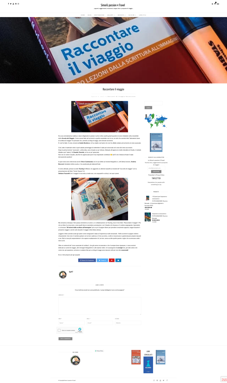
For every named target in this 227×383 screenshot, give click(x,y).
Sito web (117, 318)
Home (83, 15)
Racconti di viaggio (116, 96)
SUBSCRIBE (156, 171)
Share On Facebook (88, 260)
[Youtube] (13, 4)
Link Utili (142, 15)
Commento (61, 295)
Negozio (121, 15)
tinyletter (156, 178)
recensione (131, 96)
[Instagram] (18, 4)
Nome (60, 318)
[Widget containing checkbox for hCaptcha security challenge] (69, 330)
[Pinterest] (15, 4)
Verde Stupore (78, 171)
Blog (89, 15)
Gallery (110, 15)
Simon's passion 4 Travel (157, 160)
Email (88, 318)
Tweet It (103, 260)
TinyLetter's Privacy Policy (156, 175)
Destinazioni (99, 15)
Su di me (132, 15)
